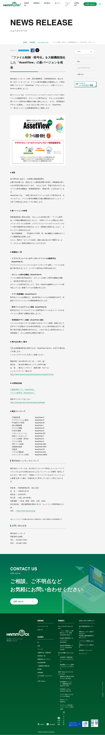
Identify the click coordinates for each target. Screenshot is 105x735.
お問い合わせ (90, 4)
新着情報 (26, 4)
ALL (78, 61)
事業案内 (61, 620)
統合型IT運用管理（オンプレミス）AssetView (66, 640)
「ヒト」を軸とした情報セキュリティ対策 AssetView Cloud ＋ (66, 633)
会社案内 (40, 637)
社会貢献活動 (41, 662)
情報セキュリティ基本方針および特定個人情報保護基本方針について (86, 635)
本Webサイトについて (85, 650)
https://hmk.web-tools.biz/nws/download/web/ (27, 402)
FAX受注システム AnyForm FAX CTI (65, 690)
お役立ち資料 (59, 722)
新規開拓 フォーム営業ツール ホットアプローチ (67, 667)
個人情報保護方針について (86, 627)
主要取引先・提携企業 (44, 652)
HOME (25, 42)
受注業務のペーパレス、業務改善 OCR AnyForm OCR (66, 684)
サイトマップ (83, 653)
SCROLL (102, 695)
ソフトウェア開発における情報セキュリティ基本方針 (86, 644)
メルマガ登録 (63, 719)
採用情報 (76, 4)
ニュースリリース (43, 42)
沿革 (38, 646)
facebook (52, 724)
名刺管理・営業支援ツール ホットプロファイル (67, 659)
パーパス (67, 4)
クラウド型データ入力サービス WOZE (66, 695)
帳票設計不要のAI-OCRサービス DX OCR (67, 677)
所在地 (39, 669)
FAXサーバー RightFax (64, 701)
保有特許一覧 (41, 656)
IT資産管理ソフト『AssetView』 (22, 389)
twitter (42, 724)
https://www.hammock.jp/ (25, 511)
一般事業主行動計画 (43, 666)
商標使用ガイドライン (44, 659)
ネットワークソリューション (65, 627)
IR (20, 4)
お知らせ (80, 74)
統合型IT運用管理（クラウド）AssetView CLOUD (66, 647)
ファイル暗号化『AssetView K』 (22, 393)
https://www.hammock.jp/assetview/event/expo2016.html (32, 374)
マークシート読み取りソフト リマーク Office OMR (67, 707)
